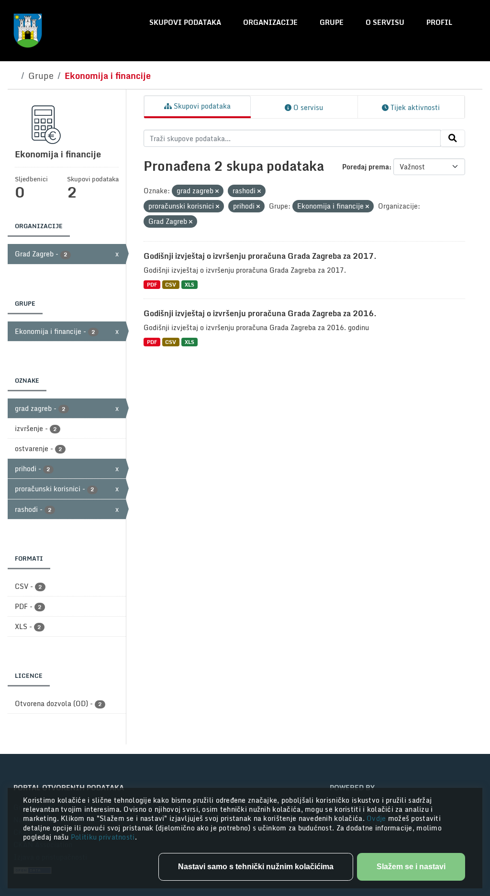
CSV (170, 284)
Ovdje (377, 818)
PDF (152, 284)
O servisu (385, 22)
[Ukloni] (217, 191)
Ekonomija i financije (108, 75)
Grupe (332, 22)
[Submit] (452, 138)
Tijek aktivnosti (414, 107)
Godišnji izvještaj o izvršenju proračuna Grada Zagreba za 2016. (260, 313)
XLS (189, 284)
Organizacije (270, 22)
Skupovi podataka (185, 22)
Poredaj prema (365, 166)
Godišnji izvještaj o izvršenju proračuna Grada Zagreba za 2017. (260, 256)
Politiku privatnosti (103, 836)
